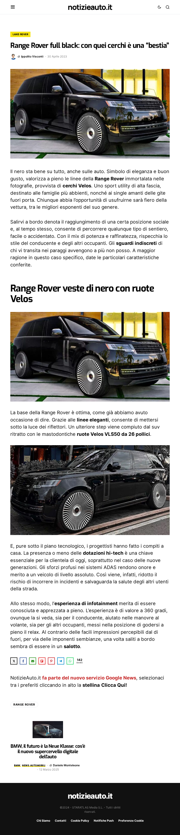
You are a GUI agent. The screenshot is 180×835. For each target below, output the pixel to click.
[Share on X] (13, 660)
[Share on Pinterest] (51, 660)
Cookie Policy (80, 820)
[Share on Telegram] (60, 660)
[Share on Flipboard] (41, 660)
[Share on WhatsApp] (70, 660)
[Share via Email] (32, 660)
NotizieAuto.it (90, 7)
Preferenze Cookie (131, 820)
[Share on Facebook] (23, 660)
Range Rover (24, 704)
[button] (12, 7)
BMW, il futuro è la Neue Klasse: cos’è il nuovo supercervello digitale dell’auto (48, 751)
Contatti (60, 820)
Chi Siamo (43, 820)
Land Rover (20, 34)
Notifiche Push (104, 820)
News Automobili (33, 765)
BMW (17, 765)
